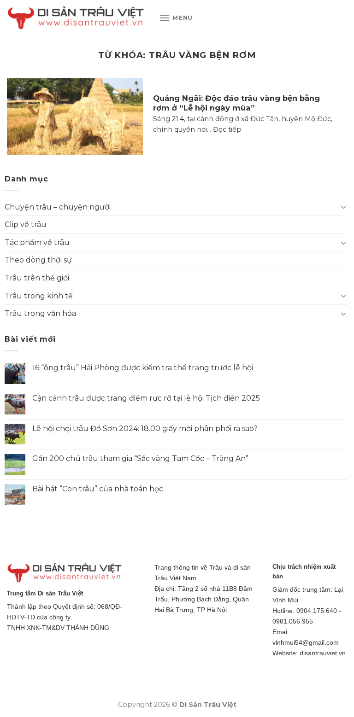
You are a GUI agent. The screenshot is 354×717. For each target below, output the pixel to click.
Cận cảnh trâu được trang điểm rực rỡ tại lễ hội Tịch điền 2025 (146, 398)
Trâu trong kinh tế (39, 295)
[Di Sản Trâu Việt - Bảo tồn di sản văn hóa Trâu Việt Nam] (76, 18)
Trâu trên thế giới (37, 278)
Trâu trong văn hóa (40, 313)
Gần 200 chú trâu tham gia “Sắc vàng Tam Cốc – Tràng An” (140, 458)
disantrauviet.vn (323, 653)
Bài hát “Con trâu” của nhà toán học (97, 488)
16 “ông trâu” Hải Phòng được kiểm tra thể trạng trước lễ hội (142, 367)
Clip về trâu (26, 224)
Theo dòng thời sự (38, 260)
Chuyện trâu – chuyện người (58, 207)
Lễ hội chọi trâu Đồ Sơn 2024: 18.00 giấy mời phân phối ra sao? (145, 428)
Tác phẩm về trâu (37, 242)
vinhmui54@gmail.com (305, 642)
